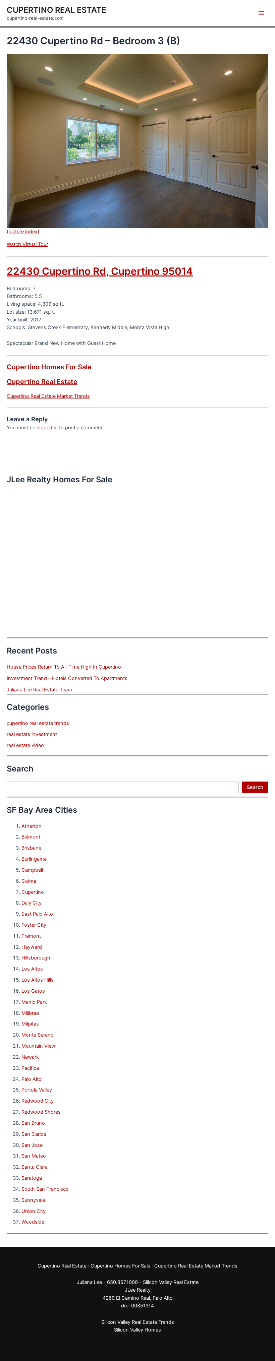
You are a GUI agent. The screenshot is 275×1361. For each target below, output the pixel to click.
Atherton (31, 826)
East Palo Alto (37, 914)
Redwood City (37, 1101)
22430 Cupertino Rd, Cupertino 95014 (100, 271)
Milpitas (30, 1024)
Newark (30, 1057)
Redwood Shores (41, 1112)
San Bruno (33, 1123)
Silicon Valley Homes (137, 1330)
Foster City (33, 925)
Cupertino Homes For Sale (49, 367)
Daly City (31, 903)
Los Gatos (33, 991)
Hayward (31, 947)
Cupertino (32, 892)
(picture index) (23, 232)
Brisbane (31, 848)
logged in (47, 428)
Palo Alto (31, 1079)
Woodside (32, 1222)
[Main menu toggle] (261, 13)
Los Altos (32, 969)
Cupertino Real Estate (56, 10)
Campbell (32, 870)
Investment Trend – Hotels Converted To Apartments (67, 678)
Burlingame (34, 859)
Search (255, 787)
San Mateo (33, 1156)
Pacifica (30, 1068)
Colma (28, 881)
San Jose (32, 1145)
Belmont (30, 837)
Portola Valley (36, 1090)
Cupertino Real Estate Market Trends (48, 396)
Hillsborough (35, 958)
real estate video (25, 745)
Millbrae (30, 1013)
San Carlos (33, 1134)
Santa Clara (34, 1167)
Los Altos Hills (37, 980)
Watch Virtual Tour (27, 244)
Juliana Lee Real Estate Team (39, 690)
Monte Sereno (37, 1035)
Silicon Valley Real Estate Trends (137, 1322)
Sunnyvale (33, 1200)
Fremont (31, 936)
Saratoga (31, 1178)
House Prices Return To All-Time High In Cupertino (64, 667)
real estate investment (32, 734)
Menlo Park (34, 1002)
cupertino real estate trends (38, 723)
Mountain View (38, 1046)
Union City (33, 1211)
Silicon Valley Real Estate (171, 1282)
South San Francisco (45, 1189)
